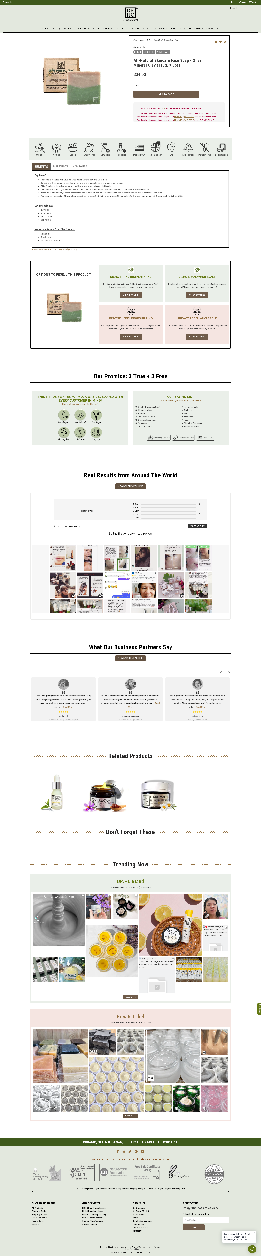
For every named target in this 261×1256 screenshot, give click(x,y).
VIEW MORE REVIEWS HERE (130, 486)
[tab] (41, 166)
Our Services (138, 1214)
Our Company (139, 1208)
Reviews (35, 1224)
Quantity (136, 85)
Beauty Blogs (38, 1221)
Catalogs (137, 1218)
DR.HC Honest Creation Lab (135, 1252)
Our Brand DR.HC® (141, 1211)
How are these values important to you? (80, 404)
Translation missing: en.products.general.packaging (54, 249)
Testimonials (138, 1224)
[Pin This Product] (225, 42)
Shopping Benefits (40, 1214)
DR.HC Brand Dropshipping (94, 1208)
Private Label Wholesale (92, 1218)
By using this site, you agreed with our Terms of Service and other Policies (130, 1247)
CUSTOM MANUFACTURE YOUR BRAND (176, 28)
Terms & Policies (140, 1227)
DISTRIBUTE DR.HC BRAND (92, 28)
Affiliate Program (89, 1224)
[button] (235, 8)
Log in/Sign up (239, 2)
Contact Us (138, 1231)
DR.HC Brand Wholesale (92, 1211)
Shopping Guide (39, 1211)
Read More (68, 707)
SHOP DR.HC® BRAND (56, 28)
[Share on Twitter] (221, 42)
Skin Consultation (40, 1218)
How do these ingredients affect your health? (181, 400)
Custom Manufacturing (92, 1221)
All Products (37, 1208)
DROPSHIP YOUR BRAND (130, 28)
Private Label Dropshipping (94, 1214)
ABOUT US (212, 28)
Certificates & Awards (142, 1221)
